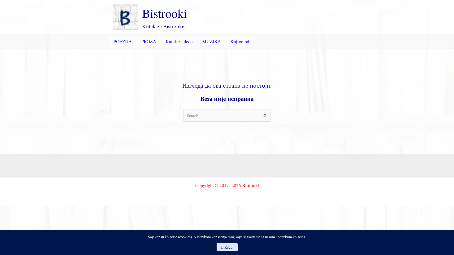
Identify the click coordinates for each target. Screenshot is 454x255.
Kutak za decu (179, 41)
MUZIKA (211, 41)
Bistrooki (164, 13)
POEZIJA (123, 41)
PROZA (148, 41)
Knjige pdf (240, 41)
